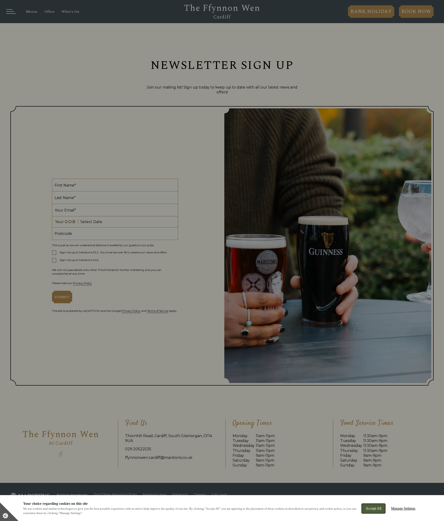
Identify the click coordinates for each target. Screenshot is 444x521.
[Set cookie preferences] (9, 512)
